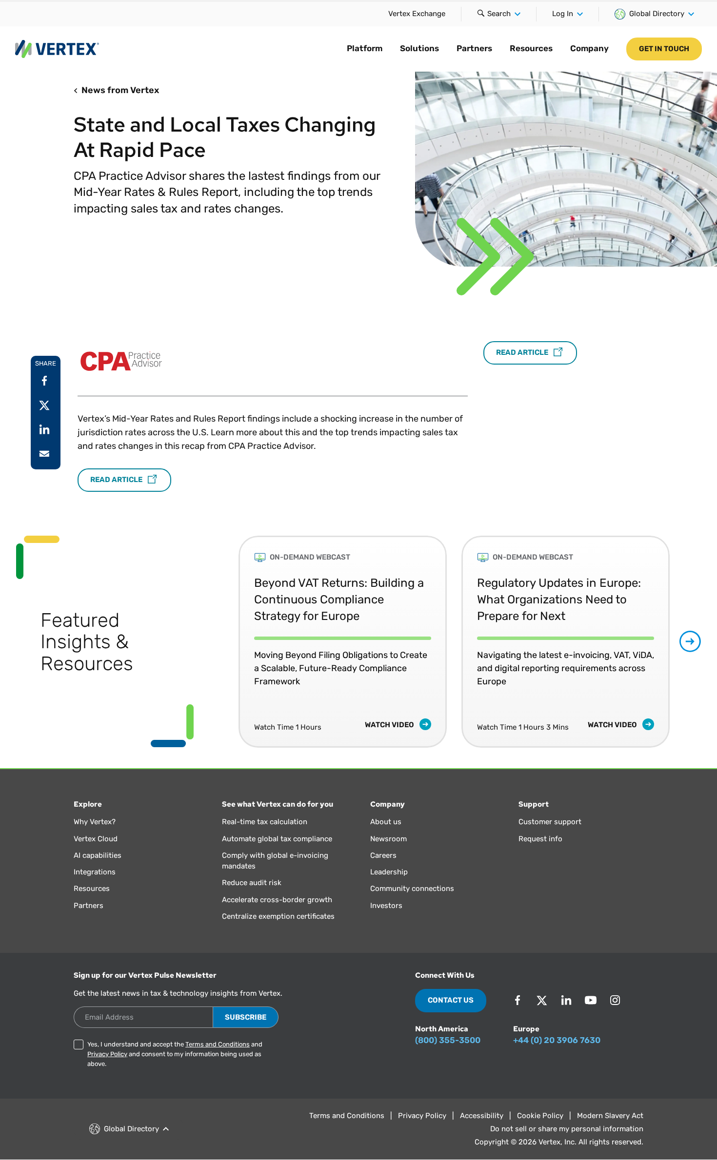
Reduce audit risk (251, 882)
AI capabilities (97, 855)
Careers (383, 855)
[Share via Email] (44, 454)
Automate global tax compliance (277, 838)
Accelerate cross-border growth (277, 899)
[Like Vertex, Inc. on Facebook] (517, 1000)
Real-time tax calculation (264, 821)
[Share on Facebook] (44, 380)
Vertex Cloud (96, 838)
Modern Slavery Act (610, 1115)
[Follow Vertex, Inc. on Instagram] (615, 1000)
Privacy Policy (107, 1054)
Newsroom (388, 838)
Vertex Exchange (416, 13)
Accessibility (481, 1115)
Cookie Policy (540, 1115)
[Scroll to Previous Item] (218, 642)
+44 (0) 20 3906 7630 (556, 1040)
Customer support (549, 821)
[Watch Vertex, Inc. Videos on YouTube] (590, 1000)
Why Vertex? (95, 821)
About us (385, 821)
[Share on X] (44, 405)
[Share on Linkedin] (44, 429)
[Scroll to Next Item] (690, 641)
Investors (386, 905)
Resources (531, 48)
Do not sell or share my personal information (566, 1128)
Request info (540, 838)
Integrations (95, 872)
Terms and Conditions (217, 1044)
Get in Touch (664, 48)
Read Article (117, 479)
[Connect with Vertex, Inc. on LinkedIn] (566, 1000)
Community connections (412, 888)
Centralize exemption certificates (278, 916)
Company (589, 48)
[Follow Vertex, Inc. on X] (542, 1000)
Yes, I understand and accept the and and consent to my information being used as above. (174, 1054)
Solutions (419, 48)
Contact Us (451, 1000)
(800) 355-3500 (447, 1040)
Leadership (389, 872)
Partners (474, 48)
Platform (364, 48)
